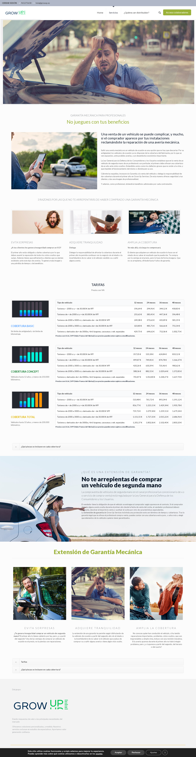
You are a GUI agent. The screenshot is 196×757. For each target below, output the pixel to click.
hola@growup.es (43, 3)
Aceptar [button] (118, 752)
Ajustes (153, 752)
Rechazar (136, 752)
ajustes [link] (99, 753)
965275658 (26, 3)
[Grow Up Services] (15, 12)
